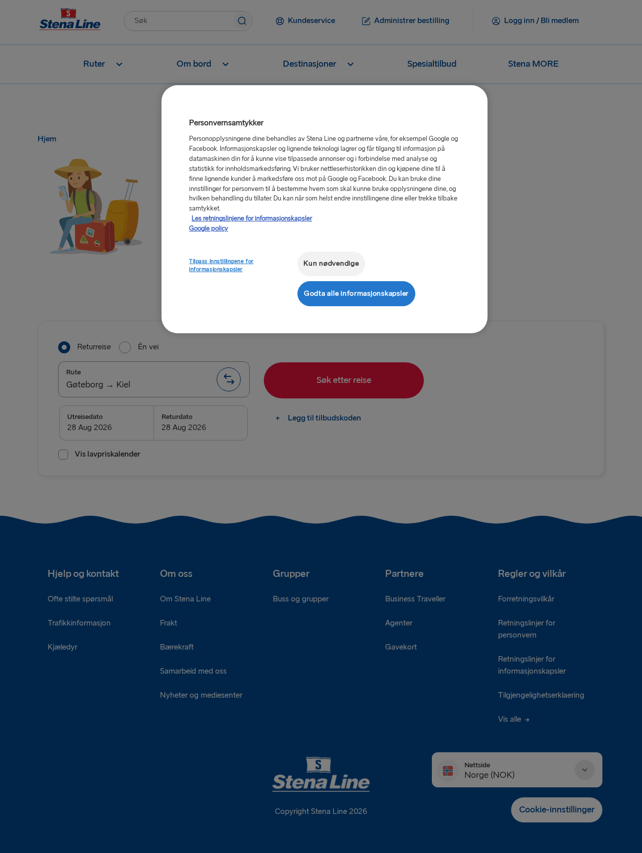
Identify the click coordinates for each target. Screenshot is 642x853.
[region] (325, 209)
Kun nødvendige (331, 263)
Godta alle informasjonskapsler (356, 293)
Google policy (208, 229)
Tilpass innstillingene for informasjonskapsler (221, 265)
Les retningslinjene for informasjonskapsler (252, 219)
